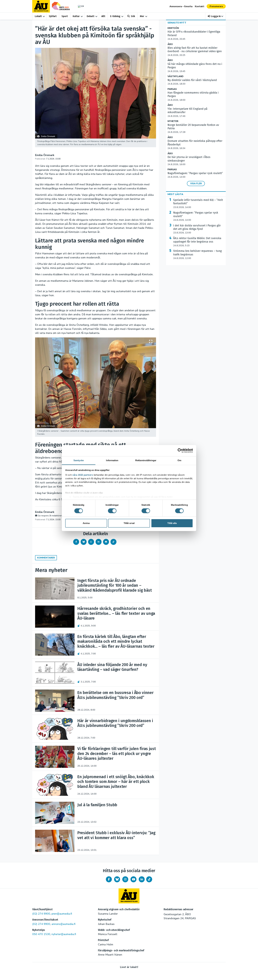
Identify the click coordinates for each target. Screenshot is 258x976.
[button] (215, 16)
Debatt (90, 16)
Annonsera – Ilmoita (180, 6)
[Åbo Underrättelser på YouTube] (133, 879)
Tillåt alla (172, 523)
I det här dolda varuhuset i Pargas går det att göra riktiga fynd (197, 229)
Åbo (170, 44)
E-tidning (115, 16)
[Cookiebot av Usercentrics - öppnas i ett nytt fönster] (180, 450)
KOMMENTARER (46, 557)
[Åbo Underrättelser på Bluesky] (117, 879)
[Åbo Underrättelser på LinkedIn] (142, 879)
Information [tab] (112, 460)
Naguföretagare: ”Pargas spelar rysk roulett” (195, 216)
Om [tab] (179, 460)
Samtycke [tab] (78, 460)
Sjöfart (53, 16)
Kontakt (199, 6)
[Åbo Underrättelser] (129, 895)
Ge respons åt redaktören (50, 515)
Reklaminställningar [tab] (145, 460)
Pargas (172, 89)
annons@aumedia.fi (63, 924)
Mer (142, 16)
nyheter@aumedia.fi (64, 934)
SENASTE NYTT (177, 22)
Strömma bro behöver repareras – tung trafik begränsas (197, 254)
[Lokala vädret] (79, 6)
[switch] (112, 510)
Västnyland (175, 76)
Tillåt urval (129, 523)
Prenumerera (216, 6)
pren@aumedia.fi (62, 913)
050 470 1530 (41, 934)
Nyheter (173, 121)
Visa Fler (196, 183)
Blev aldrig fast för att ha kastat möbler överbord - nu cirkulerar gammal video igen (195, 51)
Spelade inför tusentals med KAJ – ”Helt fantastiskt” (198, 203)
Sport (65, 16)
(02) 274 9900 (41, 913)
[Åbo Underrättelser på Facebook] (109, 879)
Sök (133, 16)
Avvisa (86, 523)
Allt (103, 16)
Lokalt (38, 16)
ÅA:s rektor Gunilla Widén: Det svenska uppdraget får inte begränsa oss (197, 242)
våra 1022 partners (82, 474)
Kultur (76, 16)
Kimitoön (173, 28)
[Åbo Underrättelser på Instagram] (125, 879)
